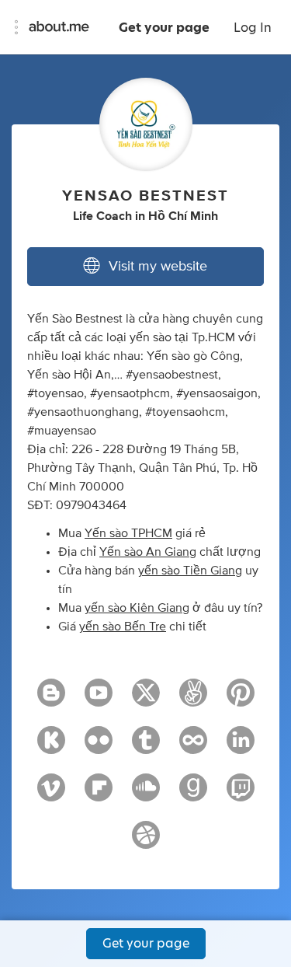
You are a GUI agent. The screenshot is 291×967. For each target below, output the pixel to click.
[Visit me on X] (146, 699)
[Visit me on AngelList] (193, 699)
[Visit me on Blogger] (51, 699)
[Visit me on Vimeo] (51, 794)
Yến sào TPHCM (128, 533)
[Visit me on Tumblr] (146, 747)
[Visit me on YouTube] (99, 699)
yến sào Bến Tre (122, 626)
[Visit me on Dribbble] (146, 842)
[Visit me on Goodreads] (193, 794)
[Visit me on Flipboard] (99, 794)
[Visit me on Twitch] (241, 794)
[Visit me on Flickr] (99, 747)
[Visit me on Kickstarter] (51, 747)
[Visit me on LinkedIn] (241, 747)
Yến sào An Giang (147, 552)
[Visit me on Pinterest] (241, 699)
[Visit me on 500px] (193, 747)
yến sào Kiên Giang (137, 608)
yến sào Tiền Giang (190, 570)
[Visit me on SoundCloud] (146, 794)
